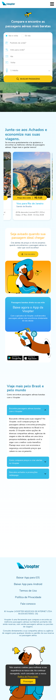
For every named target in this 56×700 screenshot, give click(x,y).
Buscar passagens (30, 79)
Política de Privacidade (28, 676)
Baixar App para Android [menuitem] (28, 584)
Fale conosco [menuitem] (28, 604)
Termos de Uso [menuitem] (28, 590)
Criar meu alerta (29, 254)
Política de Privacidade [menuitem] (28, 597)
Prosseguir (28, 681)
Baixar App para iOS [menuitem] (28, 577)
